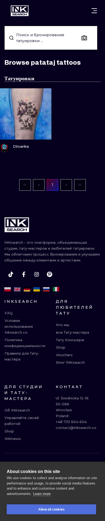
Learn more (42, 494)
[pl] (7, 289)
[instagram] (36, 274)
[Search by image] (84, 37)
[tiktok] (10, 274)
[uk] (36, 289)
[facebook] (23, 274)
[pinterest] (49, 274)
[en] (17, 289)
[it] (56, 289)
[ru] (46, 289)
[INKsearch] (20, 10)
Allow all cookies (51, 509)
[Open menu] (94, 10)
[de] (27, 289)
